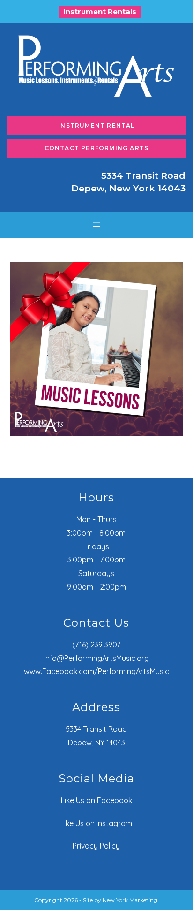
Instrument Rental (96, 125)
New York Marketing (130, 899)
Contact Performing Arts (97, 148)
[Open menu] (96, 224)
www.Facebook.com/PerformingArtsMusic (96, 671)
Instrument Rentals (99, 11)
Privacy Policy (96, 845)
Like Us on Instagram (96, 823)
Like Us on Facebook (96, 800)
